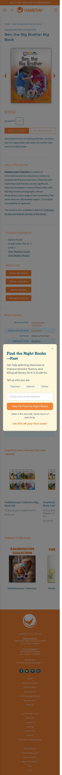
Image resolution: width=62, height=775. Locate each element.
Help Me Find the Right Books (30, 406)
